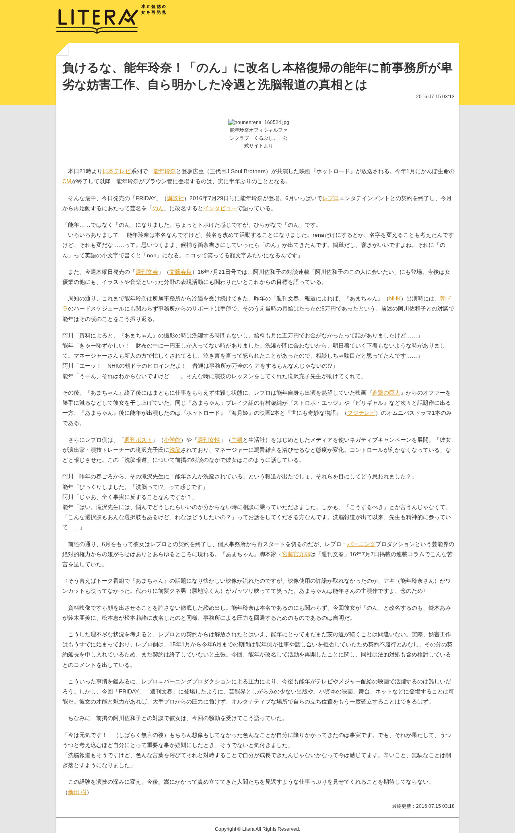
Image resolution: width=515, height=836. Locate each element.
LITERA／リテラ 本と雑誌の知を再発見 (111, 19)
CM (66, 181)
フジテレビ (361, 413)
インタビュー (220, 208)
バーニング (361, 544)
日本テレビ (117, 171)
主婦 (237, 440)
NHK (395, 298)
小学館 (172, 440)
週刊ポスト (138, 440)
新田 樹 (77, 792)
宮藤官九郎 (296, 554)
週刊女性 (209, 440)
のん (158, 208)
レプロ (330, 198)
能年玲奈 (164, 171)
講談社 (175, 198)
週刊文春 (147, 272)
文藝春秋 (180, 272)
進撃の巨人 (386, 392)
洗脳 (175, 450)
